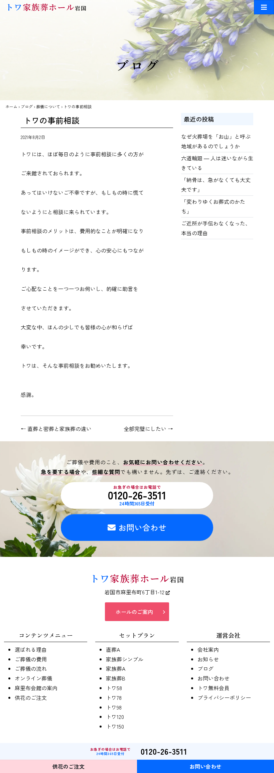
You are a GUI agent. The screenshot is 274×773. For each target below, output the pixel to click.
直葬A (113, 649)
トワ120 (115, 717)
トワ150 (115, 726)
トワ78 (114, 697)
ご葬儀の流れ (31, 668)
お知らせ (208, 659)
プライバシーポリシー (224, 697)
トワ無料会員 (213, 688)
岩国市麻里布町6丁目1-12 (135, 592)
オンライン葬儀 (33, 678)
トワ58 (114, 688)
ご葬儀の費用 (31, 659)
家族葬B (115, 678)
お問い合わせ (142, 527)
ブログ (27, 106)
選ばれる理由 (31, 649)
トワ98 (114, 707)
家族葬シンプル (124, 659)
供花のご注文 (31, 697)
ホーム (11, 106)
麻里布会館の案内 (36, 688)
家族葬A (115, 668)
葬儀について (48, 106)
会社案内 (208, 649)
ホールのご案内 (134, 612)
